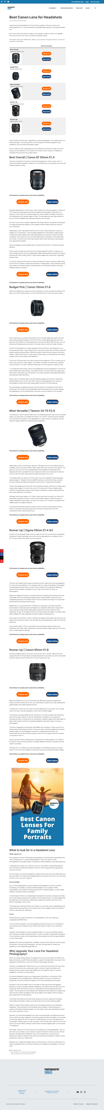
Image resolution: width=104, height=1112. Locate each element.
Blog (87, 8)
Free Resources (67, 8)
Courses (52, 8)
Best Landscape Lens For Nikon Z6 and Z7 (23, 1053)
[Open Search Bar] (95, 8)
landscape (22, 1090)
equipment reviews (52, 1091)
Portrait (22, 1092)
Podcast (79, 8)
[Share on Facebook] (1, 554)
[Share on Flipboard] (1, 561)
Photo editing (52, 1092)
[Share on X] (1, 557)
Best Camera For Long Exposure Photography (23, 1052)
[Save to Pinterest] (1, 551)
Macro (22, 1093)
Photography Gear (16, 1050)
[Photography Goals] (11, 8)
